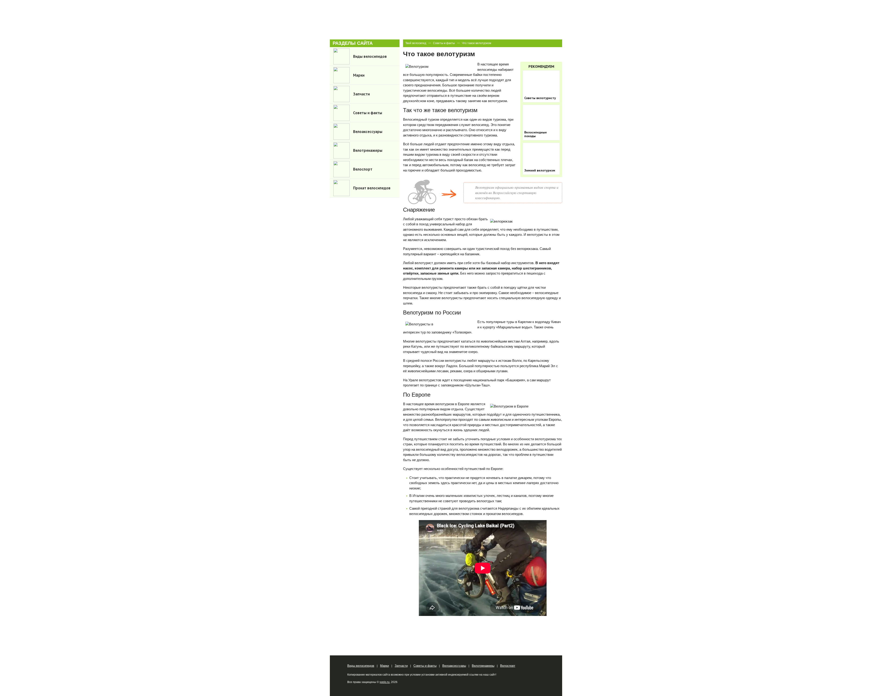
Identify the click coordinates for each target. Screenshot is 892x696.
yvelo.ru (385, 682)
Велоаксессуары (454, 665)
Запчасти (401, 665)
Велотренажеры (483, 665)
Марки (384, 665)
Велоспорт (507, 665)
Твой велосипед (415, 43)
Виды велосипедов (360, 665)
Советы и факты (444, 43)
